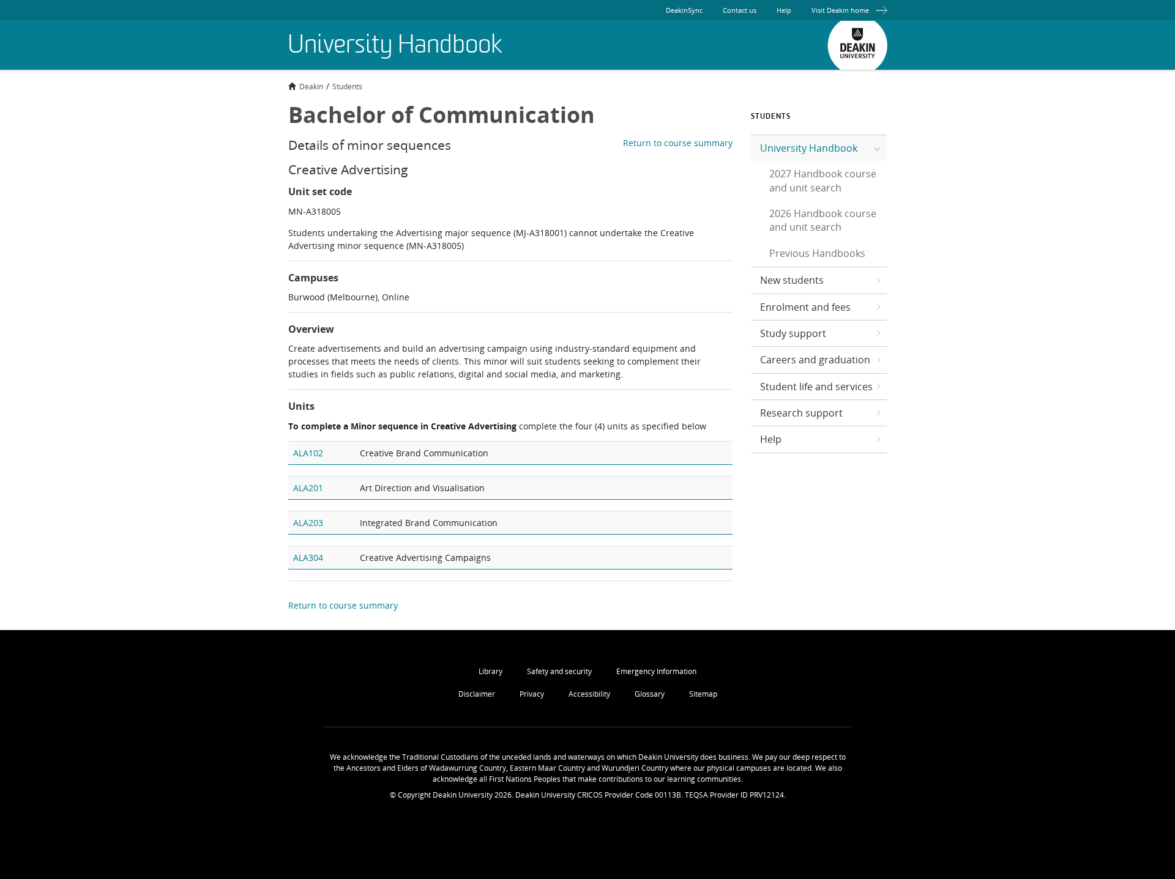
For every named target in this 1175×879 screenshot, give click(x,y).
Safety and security (559, 671)
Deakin (311, 86)
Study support (793, 333)
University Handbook (808, 148)
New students (792, 280)
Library (490, 671)
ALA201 (308, 488)
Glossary (650, 694)
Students (347, 86)
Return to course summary (678, 143)
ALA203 (308, 523)
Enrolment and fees (805, 307)
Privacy (532, 694)
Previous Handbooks (817, 253)
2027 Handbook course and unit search (822, 180)
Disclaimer (476, 694)
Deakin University (857, 45)
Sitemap (703, 694)
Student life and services (816, 386)
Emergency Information (656, 671)
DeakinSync (684, 10)
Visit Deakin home (840, 10)
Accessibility (589, 694)
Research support (801, 413)
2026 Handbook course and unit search (822, 220)
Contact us (739, 10)
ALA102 (308, 453)
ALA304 (308, 557)
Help (784, 10)
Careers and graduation (815, 359)
